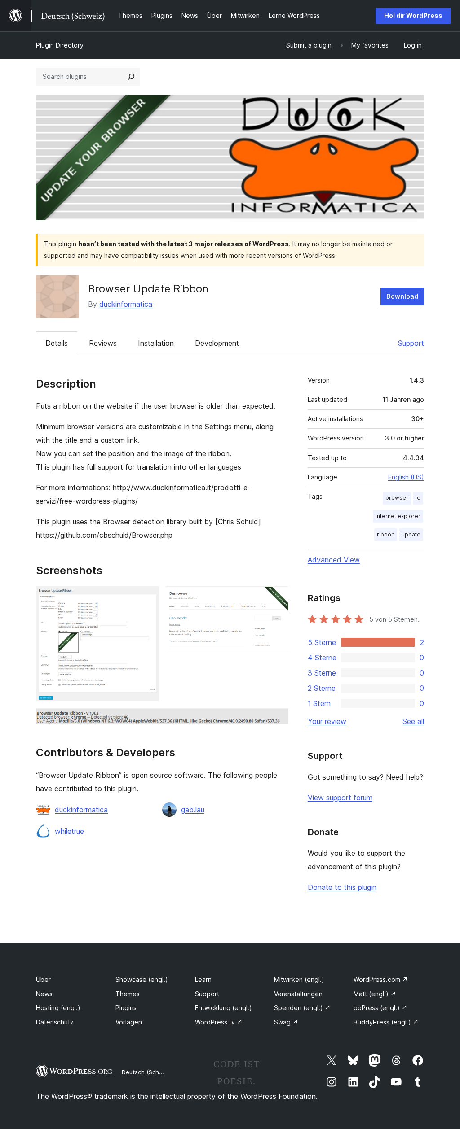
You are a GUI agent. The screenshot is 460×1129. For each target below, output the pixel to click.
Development (217, 343)
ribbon (385, 534)
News (44, 994)
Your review (327, 721)
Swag (286, 1022)
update (411, 534)
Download (402, 296)
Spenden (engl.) (302, 1007)
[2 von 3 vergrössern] (276, 598)
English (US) (406, 477)
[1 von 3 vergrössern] (146, 598)
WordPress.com (381, 979)
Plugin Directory (60, 45)
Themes (127, 994)
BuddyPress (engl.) (386, 1022)
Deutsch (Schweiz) (148, 1072)
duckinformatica (125, 304)
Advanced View (334, 559)
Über (43, 979)
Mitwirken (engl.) (299, 979)
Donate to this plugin (342, 887)
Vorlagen (128, 1022)
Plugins (126, 1007)
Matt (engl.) (375, 994)
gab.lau (192, 809)
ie (418, 497)
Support (411, 343)
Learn (203, 979)
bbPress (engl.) (380, 1007)
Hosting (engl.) (58, 1007)
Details (56, 343)
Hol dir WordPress (413, 15)
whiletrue (69, 831)
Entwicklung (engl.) (223, 1007)
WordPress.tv (219, 1022)
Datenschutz (55, 1022)
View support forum (340, 797)
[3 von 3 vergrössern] (276, 720)
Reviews (103, 343)
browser (396, 497)
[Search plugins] (131, 77)
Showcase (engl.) (141, 979)
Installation (156, 343)
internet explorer (398, 516)
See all (413, 721)
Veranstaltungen (298, 994)
